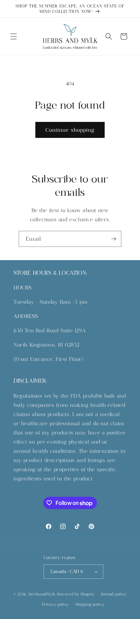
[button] (13, 36)
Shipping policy (90, 604)
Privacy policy (55, 604)
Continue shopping (70, 130)
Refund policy (114, 594)
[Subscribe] (113, 239)
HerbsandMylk (42, 594)
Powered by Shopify (76, 594)
